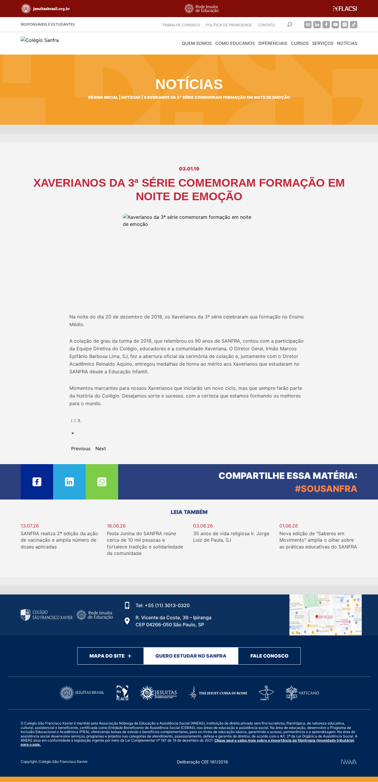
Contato (266, 25)
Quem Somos (197, 43)
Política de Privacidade (229, 25)
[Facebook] (326, 24)
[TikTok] (353, 24)
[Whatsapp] (102, 482)
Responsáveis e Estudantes (48, 24)
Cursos (300, 43)
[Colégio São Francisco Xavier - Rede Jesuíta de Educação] (325, 614)
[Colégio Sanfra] (74, 43)
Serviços (322, 43)
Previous (80, 448)
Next (100, 448)
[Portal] (308, 24)
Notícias (347, 43)
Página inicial (103, 97)
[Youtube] (335, 24)
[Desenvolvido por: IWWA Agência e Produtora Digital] (348, 761)
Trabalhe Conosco (181, 25)
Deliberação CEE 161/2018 (202, 761)
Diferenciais (272, 43)
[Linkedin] (317, 24)
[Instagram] (344, 24)
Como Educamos (235, 43)
